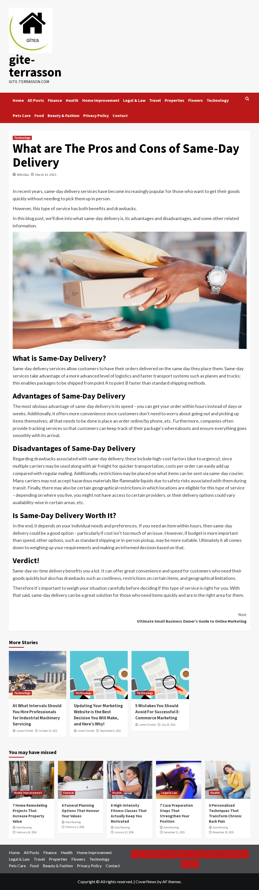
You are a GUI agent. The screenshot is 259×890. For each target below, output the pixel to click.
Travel (155, 100)
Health (72, 100)
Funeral (68, 793)
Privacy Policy (96, 115)
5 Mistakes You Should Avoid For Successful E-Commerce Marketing (157, 712)
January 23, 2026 (124, 832)
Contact (120, 115)
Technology (218, 100)
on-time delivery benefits (57, 570)
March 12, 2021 (45, 174)
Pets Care (22, 115)
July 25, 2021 (168, 724)
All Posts (36, 100)
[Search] (247, 98)
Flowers (195, 100)
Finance (55, 100)
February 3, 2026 (75, 827)
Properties (174, 100)
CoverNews (146, 881)
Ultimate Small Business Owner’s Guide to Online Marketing (192, 618)
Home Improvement (100, 100)
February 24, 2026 (26, 832)
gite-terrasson (35, 65)
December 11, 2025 (174, 832)
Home (18, 100)
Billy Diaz (23, 174)
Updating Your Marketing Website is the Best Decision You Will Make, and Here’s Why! (98, 714)
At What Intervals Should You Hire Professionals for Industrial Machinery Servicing (37, 714)
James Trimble (24, 731)
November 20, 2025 (223, 832)
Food (39, 115)
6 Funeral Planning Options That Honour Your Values (80, 810)
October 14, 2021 (48, 731)
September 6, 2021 (110, 731)
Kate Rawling (24, 827)
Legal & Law (134, 100)
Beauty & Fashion (63, 115)
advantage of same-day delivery (79, 406)
